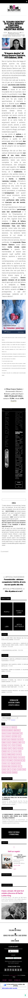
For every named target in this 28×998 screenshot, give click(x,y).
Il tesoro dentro (11, 33)
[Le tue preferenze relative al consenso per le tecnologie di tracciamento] (25, 995)
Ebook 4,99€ (16, 865)
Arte (20, 736)
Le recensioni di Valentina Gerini (9, 34)
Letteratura (14, 751)
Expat (9, 745)
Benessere (14, 739)
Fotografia (18, 745)
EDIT (24, 35)
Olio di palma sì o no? (14, 591)
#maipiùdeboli (17, 730)
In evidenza (17, 33)
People (3, 760)
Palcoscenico (21, 757)
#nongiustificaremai (6, 733)
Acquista (13, 401)
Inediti (14, 748)
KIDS (9, 751)
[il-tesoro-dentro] (14, 317)
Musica (15, 757)
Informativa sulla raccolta (9, 988)
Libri (20, 751)
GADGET (11, 517)
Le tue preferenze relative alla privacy (15, 985)
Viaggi (24, 769)
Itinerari (4, 751)
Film (13, 745)
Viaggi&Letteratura (6, 772)
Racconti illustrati (16, 763)
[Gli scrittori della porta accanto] (14, 8)
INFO (14, 869)
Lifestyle (4, 754)
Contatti (10, 980)
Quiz (9, 763)
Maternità (19, 754)
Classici (8, 742)
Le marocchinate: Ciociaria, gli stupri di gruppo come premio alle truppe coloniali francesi (14, 816)
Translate (12, 720)
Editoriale (4, 745)
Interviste (20, 748)
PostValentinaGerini (20, 34)
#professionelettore (17, 733)
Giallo (22, 32)
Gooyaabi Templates (13, 975)
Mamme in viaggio (11, 754)
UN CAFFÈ (15, 515)
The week (19, 769)
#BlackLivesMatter (6, 727)
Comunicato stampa (16, 742)
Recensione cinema (6, 766)
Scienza (4, 769)
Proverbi (4, 763)
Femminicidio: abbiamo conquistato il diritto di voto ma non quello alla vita (14, 582)
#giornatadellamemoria (7, 730)
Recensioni (14, 766)
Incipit (10, 748)
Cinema (3, 742)
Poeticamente (10, 760)
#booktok (14, 727)
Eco (23, 742)
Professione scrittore (19, 760)
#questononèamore (6, 736)
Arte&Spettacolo (6, 739)
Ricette (19, 766)
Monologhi (4, 757)
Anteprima (14, 736)
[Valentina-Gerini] (6, 459)
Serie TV (9, 769)
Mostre (10, 757)
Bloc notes (20, 739)
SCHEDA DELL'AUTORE (18, 484)
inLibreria (15, 772)
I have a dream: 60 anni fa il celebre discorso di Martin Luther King (12, 893)
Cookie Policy (18, 958)
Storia (14, 769)
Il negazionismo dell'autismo (9, 650)
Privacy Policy (10, 958)
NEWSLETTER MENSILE (9, 511)
